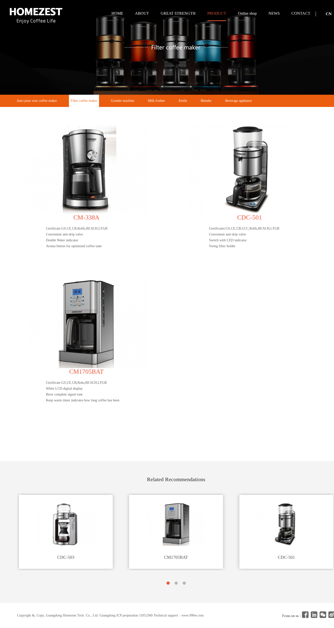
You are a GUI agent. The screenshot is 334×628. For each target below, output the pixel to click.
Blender (206, 101)
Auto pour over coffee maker (37, 101)
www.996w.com (192, 615)
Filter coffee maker (84, 101)
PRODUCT (216, 13)
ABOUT (142, 13)
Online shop (247, 13)
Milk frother (156, 101)
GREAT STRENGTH (178, 13)
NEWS (274, 13)
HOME (117, 13)
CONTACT (300, 13)
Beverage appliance (238, 101)
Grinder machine (122, 101)
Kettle (183, 101)
